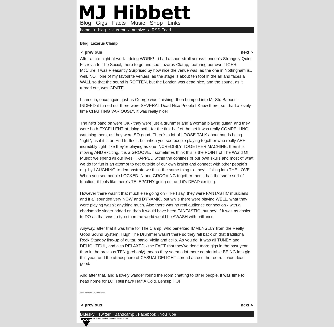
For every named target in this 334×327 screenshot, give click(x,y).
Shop (156, 23)
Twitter (104, 314)
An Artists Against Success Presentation (110, 318)
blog (102, 30)
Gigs (101, 23)
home (85, 30)
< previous (91, 52)
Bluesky (87, 314)
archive (138, 30)
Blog (85, 23)
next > (247, 52)
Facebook (147, 314)
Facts (119, 23)
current (118, 30)
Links (174, 23)
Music (137, 23)
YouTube (168, 314)
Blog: (85, 43)
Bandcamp (124, 314)
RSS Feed (161, 30)
